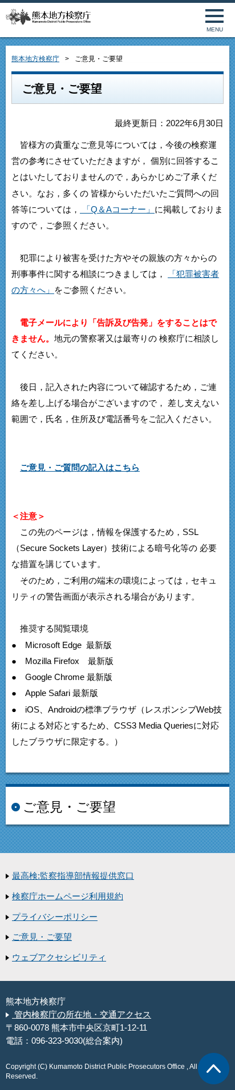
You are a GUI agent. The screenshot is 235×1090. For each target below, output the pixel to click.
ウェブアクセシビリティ (59, 957)
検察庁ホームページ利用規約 (67, 896)
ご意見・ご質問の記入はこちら (80, 467)
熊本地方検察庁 (35, 59)
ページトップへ (213, 1068)
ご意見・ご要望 (42, 937)
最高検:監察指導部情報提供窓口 (73, 875)
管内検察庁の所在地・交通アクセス (81, 1014)
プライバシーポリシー (55, 917)
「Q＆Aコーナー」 (117, 209)
